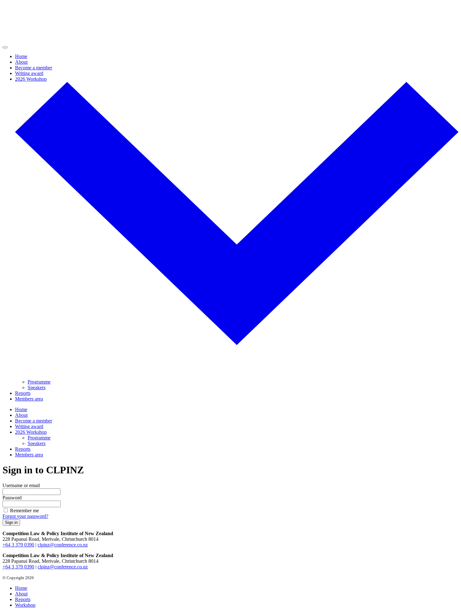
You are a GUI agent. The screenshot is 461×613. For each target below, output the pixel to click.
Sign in (11, 522)
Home (21, 56)
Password (12, 497)
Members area (29, 398)
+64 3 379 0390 (18, 544)
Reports (22, 393)
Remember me (24, 510)
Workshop (25, 605)
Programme (39, 381)
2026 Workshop (31, 79)
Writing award (29, 73)
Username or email (21, 485)
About (21, 62)
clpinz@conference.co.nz (63, 544)
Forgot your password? (25, 516)
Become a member (33, 67)
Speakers (36, 387)
